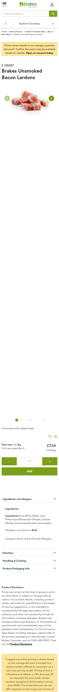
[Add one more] (49, 461)
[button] (53, 14)
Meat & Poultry (15, 31)
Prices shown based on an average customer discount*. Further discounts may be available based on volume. (29, 49)
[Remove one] (9, 461)
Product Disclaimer (21, 644)
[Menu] (4, 4)
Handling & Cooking (14, 560)
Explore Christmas (29, 23)
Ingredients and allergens (17, 499)
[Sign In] (52, 5)
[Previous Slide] (6, 23)
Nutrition (8, 553)
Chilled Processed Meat (35, 31)
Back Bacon (6, 34)
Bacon (50, 31)
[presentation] (29, 526)
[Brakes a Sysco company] (28, 5)
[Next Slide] (53, 23)
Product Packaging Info (16, 568)
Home (4, 31)
